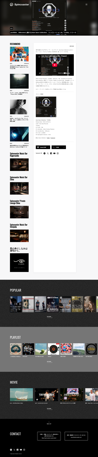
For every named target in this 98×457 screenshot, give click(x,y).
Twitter (48, 137)
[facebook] (51, 154)
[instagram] (58, 154)
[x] (48, 154)
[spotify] (44, 154)
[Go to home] (19, 4)
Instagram (53, 137)
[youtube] (54, 154)
